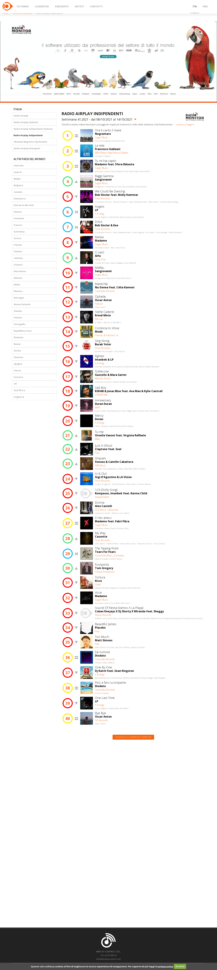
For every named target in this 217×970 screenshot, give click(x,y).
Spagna (18, 363)
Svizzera (18, 377)
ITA (195, 6)
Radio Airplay (21, 115)
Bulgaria (18, 185)
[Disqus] (133, 785)
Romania (18, 337)
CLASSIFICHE (42, 6)
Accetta (179, 966)
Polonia (18, 317)
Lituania (18, 264)
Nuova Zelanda (22, 304)
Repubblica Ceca (23, 330)
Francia (18, 224)
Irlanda (18, 244)
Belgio (17, 178)
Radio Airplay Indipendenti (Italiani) (33, 128)
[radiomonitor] (194, 116)
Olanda (18, 310)
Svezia (17, 370)
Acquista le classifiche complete (133, 737)
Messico (18, 291)
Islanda (18, 251)
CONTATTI (96, 6)
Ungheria (19, 396)
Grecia (17, 238)
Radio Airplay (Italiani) (26, 122)
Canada (18, 191)
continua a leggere (185, 124)
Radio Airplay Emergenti (27, 148)
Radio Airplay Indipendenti (28, 135)
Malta (17, 284)
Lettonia (18, 258)
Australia (19, 165)
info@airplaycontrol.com (108, 959)
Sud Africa (19, 390)
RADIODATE (62, 6)
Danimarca (20, 198)
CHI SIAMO (23, 6)
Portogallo (19, 324)
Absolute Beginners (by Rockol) (30, 141)
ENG (205, 6)
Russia (17, 343)
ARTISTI (79, 6)
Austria (18, 172)
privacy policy (165, 966)
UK (15, 383)
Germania (19, 231)
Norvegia (19, 297)
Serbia (17, 350)
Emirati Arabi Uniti (24, 205)
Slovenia (18, 357)
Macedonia (20, 271)
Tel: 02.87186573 (108, 955)
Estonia (18, 211)
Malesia (18, 277)
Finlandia (19, 218)
